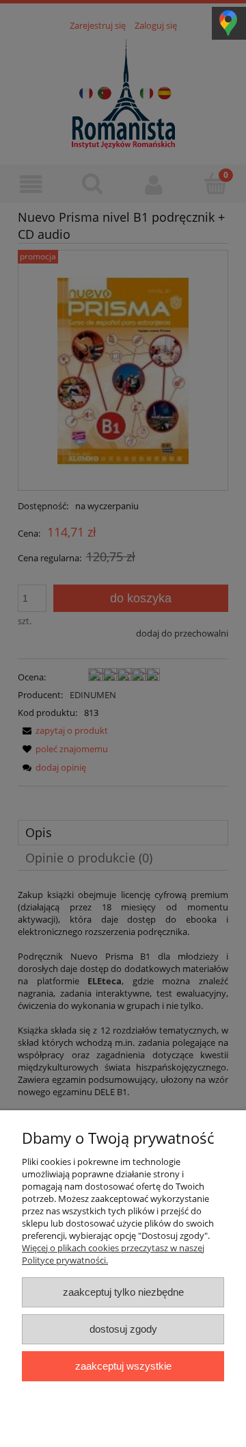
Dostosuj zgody (123, 1329)
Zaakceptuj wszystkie (123, 1366)
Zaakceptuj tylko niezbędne (123, 1292)
